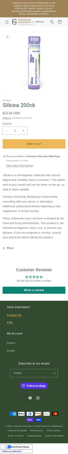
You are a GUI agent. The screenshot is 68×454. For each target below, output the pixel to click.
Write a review (34, 290)
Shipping (7, 118)
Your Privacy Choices (20, 447)
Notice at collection (12, 451)
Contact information (54, 436)
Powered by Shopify (17, 430)
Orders (11, 342)
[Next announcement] (61, 8)
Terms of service (16, 436)
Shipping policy (34, 436)
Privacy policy (53, 430)
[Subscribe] (54, 373)
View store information (19, 165)
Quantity (7, 123)
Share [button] (10, 247)
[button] (7, 22)
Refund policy (36, 430)
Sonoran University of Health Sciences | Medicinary (38, 426)
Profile (11, 350)
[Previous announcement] (6, 8)
